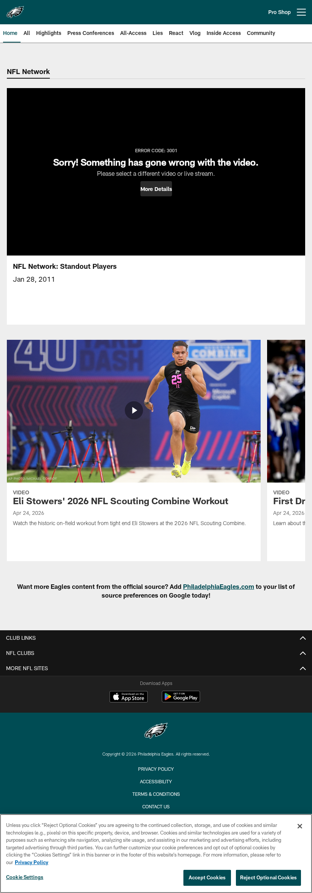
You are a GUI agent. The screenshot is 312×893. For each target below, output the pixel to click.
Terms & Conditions (156, 794)
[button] (156, 188)
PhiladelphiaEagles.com (218, 586)
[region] (156, 853)
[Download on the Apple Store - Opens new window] (128, 697)
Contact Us (156, 806)
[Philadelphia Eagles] (156, 732)
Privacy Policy (156, 769)
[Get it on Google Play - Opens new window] (181, 700)
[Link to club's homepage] (15, 9)
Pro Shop (279, 12)
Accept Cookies (207, 877)
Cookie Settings (24, 877)
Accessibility (156, 781)
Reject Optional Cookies (268, 877)
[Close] (299, 826)
